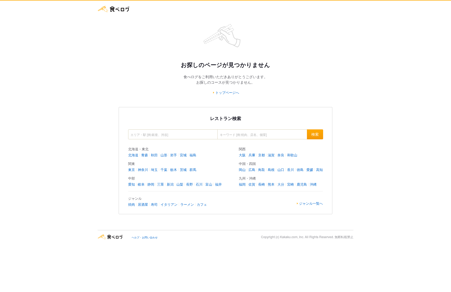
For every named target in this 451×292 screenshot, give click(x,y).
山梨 (179, 184)
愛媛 (309, 169)
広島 (251, 169)
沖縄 (313, 184)
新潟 (170, 184)
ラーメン (187, 204)
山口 (280, 169)
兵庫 (251, 154)
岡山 (242, 169)
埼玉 (154, 169)
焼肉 (131, 204)
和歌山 (292, 154)
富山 (208, 184)
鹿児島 (302, 184)
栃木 (173, 169)
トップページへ (227, 92)
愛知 (131, 184)
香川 (290, 169)
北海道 (133, 154)
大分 (280, 184)
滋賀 (271, 154)
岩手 (173, 154)
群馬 (192, 169)
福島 (192, 154)
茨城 (183, 169)
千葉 (164, 169)
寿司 (154, 204)
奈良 (280, 154)
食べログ (114, 9)
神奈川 (143, 169)
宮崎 (290, 184)
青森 (144, 154)
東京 (131, 169)
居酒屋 (143, 204)
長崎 (261, 184)
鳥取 (261, 169)
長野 (189, 184)
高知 (319, 169)
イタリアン (169, 204)
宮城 (183, 154)
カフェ (202, 204)
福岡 (242, 184)
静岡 (150, 184)
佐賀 (251, 184)
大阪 (242, 154)
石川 (199, 184)
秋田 (154, 154)
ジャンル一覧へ (311, 203)
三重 (160, 184)
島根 (271, 169)
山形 (164, 154)
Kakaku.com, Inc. (292, 236)
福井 (218, 184)
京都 (261, 154)
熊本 (271, 184)
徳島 (300, 169)
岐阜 (141, 184)
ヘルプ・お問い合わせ (145, 237)
